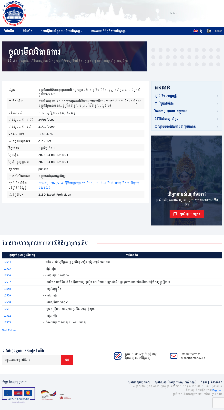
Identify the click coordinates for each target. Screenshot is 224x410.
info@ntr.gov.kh (190, 353)
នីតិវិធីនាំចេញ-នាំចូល (166, 119)
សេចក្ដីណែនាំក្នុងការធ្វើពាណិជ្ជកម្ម (60, 31)
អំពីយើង (27, 31)
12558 (7, 288)
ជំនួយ (204, 382)
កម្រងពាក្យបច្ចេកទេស (140, 382)
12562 (7, 315)
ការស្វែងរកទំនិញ (163, 103)
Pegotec (217, 390)
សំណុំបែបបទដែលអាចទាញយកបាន (174, 126)
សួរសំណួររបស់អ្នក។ (189, 213)
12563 (7, 322)
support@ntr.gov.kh (193, 357)
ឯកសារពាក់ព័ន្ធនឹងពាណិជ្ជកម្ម (107, 31)
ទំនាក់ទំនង (216, 382)
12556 (7, 275)
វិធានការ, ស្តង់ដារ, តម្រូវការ (170, 111)
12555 (7, 268)
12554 (7, 261)
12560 (7, 302)
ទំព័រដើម (9, 31)
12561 (7, 308)
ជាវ (67, 359)
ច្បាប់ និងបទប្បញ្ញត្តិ (165, 96)
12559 (7, 295)
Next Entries (9, 330)
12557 (7, 281)
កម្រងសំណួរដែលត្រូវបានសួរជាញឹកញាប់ (176, 382)
